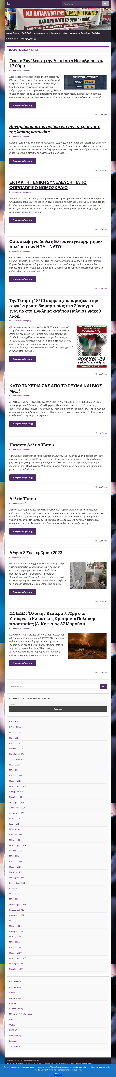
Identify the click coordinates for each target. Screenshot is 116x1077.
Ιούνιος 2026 (15, 732)
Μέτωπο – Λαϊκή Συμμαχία (20, 1014)
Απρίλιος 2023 (15, 861)
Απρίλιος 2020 (15, 947)
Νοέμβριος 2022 (16, 872)
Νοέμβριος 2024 (16, 797)
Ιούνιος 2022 (15, 893)
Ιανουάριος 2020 (16, 963)
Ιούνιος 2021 (15, 920)
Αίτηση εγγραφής (28, 39)
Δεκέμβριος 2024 (16, 791)
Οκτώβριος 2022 (16, 877)
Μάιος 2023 (14, 856)
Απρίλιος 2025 (15, 775)
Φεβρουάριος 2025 (17, 786)
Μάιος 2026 (14, 738)
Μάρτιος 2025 (15, 781)
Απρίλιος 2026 (15, 743)
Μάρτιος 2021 (15, 926)
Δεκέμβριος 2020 (16, 931)
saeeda (14, 70)
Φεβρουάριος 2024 (17, 845)
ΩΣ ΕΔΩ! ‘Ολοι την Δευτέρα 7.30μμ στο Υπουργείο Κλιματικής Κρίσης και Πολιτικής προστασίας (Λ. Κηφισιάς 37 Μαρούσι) (52, 618)
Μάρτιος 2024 (15, 840)
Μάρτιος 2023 (15, 867)
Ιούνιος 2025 (15, 764)
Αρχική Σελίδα (12, 33)
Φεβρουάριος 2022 (17, 904)
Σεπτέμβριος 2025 (17, 759)
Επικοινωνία (12, 39)
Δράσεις (55, 33)
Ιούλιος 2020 (15, 936)
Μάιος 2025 (14, 770)
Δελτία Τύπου (24, 503)
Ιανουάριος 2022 (16, 910)
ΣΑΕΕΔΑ (13, 1041)
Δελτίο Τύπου (22, 498)
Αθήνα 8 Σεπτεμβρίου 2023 (35, 552)
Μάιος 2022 (14, 899)
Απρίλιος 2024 (15, 834)
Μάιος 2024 (14, 829)
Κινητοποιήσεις (25, 70)
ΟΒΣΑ (12, 1025)
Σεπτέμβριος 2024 (17, 807)
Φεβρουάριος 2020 (17, 958)
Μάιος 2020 (14, 942)
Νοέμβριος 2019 (16, 969)
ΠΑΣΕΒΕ (13, 1030)
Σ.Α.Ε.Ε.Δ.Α (26, 33)
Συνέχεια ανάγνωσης (23, 105)
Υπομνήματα (15, 1046)
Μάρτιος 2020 (15, 953)
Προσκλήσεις (15, 1035)
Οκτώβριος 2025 (16, 754)
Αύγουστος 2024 (16, 813)
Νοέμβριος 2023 (16, 850)
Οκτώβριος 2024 (16, 802)
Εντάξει (58, 1074)
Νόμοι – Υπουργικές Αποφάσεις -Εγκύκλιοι (81, 33)
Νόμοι (11, 1019)
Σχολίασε (103, 114)
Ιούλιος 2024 (15, 818)
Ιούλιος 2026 (15, 727)
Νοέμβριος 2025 (16, 748)
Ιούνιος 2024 (15, 824)
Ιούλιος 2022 (15, 888)
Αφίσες (12, 992)
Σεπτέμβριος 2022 (17, 883)
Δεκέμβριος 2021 (16, 915)
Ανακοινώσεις (40, 33)
